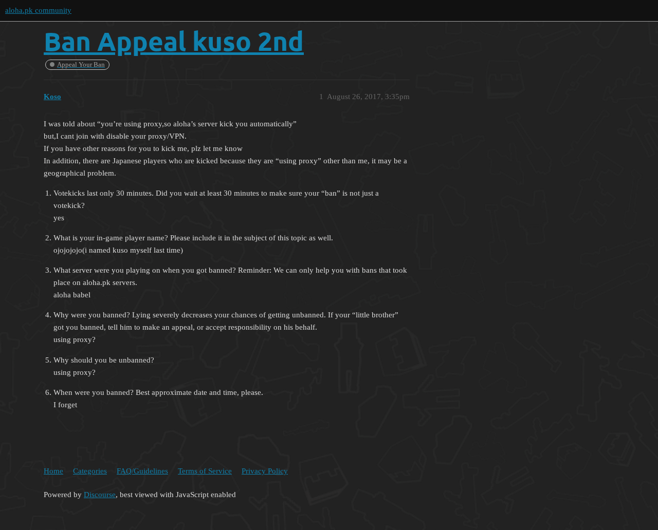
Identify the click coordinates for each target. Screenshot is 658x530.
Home (53, 471)
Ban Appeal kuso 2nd (174, 41)
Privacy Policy (265, 471)
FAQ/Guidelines (142, 471)
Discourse (100, 494)
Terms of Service (205, 471)
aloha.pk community (38, 10)
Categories (90, 471)
